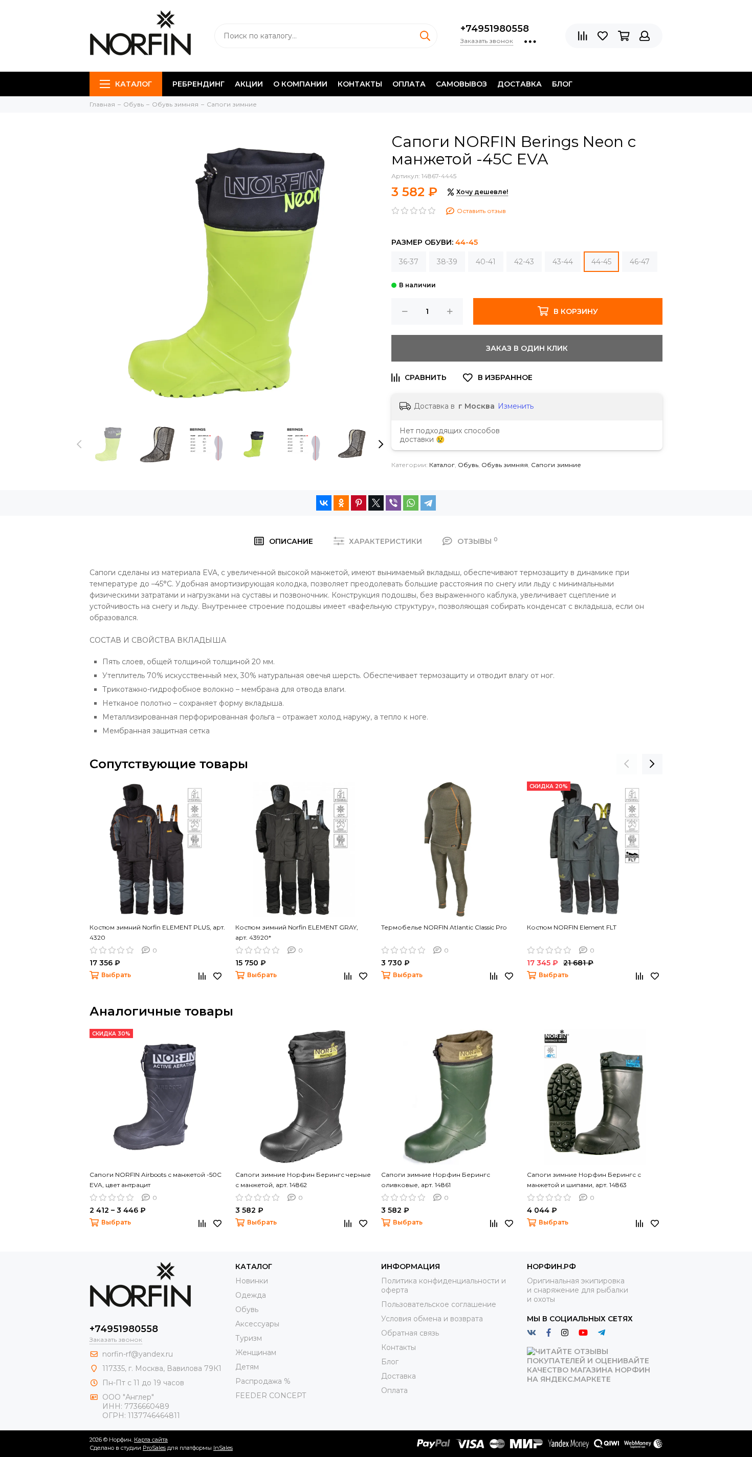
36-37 (408, 261)
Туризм (248, 1338)
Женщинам (255, 1352)
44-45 (601, 261)
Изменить (516, 406)
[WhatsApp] (410, 503)
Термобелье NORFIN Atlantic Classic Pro (443, 927)
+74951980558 (494, 28)
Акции (249, 84)
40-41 (486, 261)
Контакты (360, 84)
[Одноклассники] (341, 503)
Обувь (468, 465)
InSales (223, 1447)
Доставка (519, 84)
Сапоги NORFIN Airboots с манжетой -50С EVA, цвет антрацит (156, 1180)
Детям (247, 1366)
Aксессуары (257, 1323)
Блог (562, 84)
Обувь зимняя (504, 465)
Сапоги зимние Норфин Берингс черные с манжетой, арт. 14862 (303, 1180)
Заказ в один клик (527, 348)
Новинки (251, 1280)
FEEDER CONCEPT (270, 1395)
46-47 (640, 261)
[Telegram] (428, 503)
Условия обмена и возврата (432, 1318)
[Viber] (393, 503)
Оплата (409, 84)
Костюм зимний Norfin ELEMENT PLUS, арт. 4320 (157, 932)
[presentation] (79, 444)
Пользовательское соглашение (438, 1304)
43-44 (562, 261)
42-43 (524, 261)
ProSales (154, 1447)
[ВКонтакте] (323, 503)
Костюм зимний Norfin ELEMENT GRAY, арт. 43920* (296, 932)
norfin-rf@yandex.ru (137, 1354)
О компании (300, 84)
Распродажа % (263, 1381)
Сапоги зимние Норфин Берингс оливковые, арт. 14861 (435, 1180)
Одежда (250, 1295)
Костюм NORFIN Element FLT (571, 927)
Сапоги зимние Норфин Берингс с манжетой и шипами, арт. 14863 (584, 1180)
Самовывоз (461, 84)
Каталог (133, 84)
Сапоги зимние (556, 465)
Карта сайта (151, 1439)
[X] (376, 503)
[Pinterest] (358, 503)
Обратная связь (410, 1333)
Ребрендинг (198, 84)
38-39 (447, 261)
